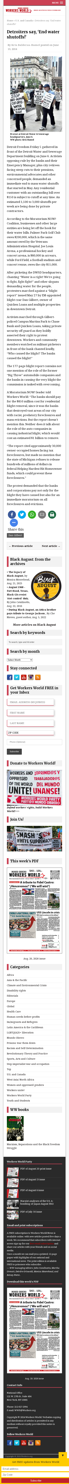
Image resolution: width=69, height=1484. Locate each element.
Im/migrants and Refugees (22, 1022)
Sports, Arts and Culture (21, 1058)
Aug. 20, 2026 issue (34, 958)
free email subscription (42, 1243)
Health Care (14, 1011)
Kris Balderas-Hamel (25, 45)
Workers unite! (16, 1090)
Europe (11, 1001)
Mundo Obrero (15, 1037)
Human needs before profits (23, 1016)
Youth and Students (18, 1100)
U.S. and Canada (16, 1074)
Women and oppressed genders (25, 1085)
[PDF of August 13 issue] (13, 1185)
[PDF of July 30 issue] (13, 1217)
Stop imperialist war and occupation (28, 1064)
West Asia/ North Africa (20, 1079)
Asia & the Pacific (17, 980)
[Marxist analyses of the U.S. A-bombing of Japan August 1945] (13, 1206)
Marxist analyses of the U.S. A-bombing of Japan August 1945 (37, 1202)
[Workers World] (35, 10)
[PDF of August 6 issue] (13, 1196)
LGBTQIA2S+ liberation (20, 1032)
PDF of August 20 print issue (36, 1168)
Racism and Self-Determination (25, 1048)
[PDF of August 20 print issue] (13, 1174)
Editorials (12, 995)
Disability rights (16, 990)
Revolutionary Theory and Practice (27, 1053)
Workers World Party (19, 1095)
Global (10, 1006)
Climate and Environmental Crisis (27, 985)
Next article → (51, 546)
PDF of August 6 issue (32, 1190)
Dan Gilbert (15, 535)
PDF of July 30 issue (31, 1211)
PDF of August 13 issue (32, 1179)
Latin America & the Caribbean (25, 1027)
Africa (10, 974)
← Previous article (21, 546)
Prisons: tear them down (21, 1043)
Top (9, 1069)
